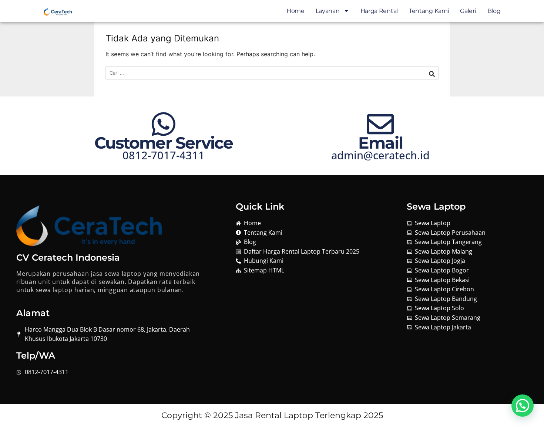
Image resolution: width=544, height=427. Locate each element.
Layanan (328, 10)
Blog (494, 10)
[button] (522, 405)
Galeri (468, 10)
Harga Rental (379, 10)
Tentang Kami (429, 10)
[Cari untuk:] (272, 73)
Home (295, 10)
